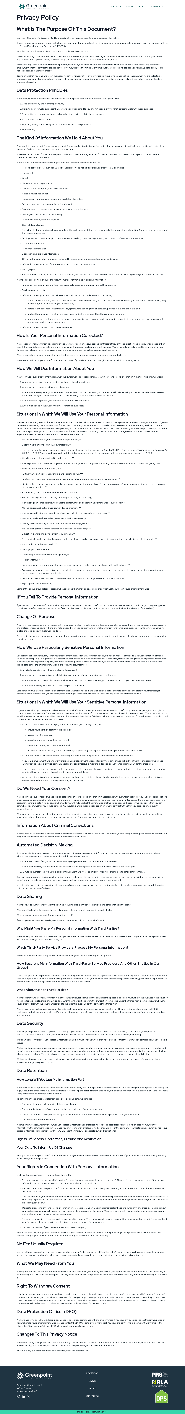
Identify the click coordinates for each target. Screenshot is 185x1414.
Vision (129, 6)
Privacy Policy (83, 1411)
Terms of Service (100, 1411)
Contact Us (156, 6)
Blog (142, 6)
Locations (115, 6)
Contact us (92, 1396)
